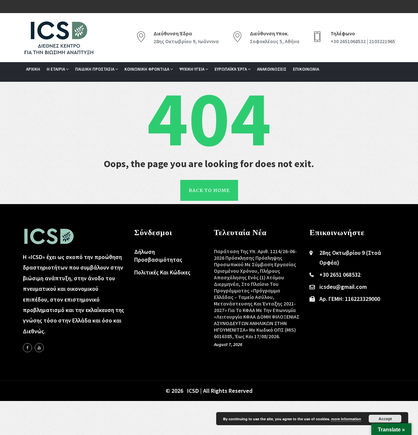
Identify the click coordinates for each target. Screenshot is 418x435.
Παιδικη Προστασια (95, 69)
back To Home (209, 190)
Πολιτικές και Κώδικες (162, 272)
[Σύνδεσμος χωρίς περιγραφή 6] (27, 347)
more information (346, 418)
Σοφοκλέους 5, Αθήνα (274, 41)
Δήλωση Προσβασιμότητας (158, 255)
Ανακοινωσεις (271, 69)
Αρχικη (33, 69)
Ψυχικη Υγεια (192, 69)
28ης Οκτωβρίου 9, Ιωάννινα (186, 41)
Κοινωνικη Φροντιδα (147, 69)
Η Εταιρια (56, 69)
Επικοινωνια (306, 69)
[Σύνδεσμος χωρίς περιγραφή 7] (39, 347)
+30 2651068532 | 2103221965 (362, 41)
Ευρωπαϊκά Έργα (231, 69)
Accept (385, 419)
